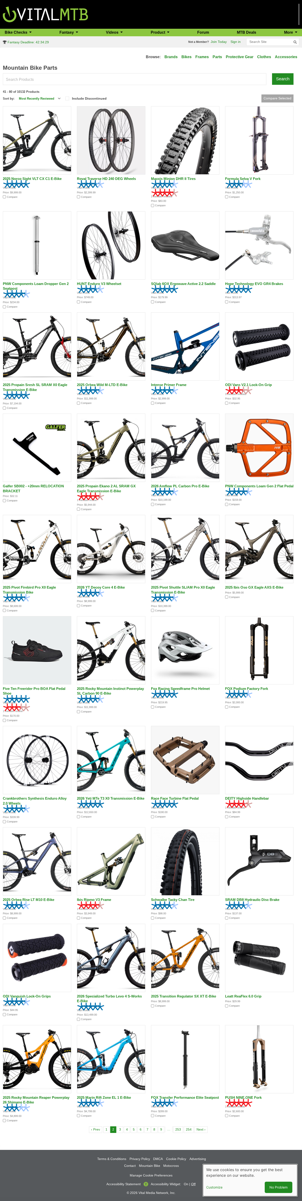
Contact (130, 1166)
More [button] (289, 32)
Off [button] (193, 1184)
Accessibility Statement (123, 1184)
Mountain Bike (149, 1166)
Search (282, 79)
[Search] (295, 42)
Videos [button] (112, 32)
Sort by (8, 98)
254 (189, 1129)
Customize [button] (214, 1187)
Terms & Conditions (111, 1159)
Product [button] (158, 32)
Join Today (219, 42)
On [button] (186, 1184)
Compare (12, 196)
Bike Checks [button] (16, 32)
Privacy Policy (140, 1159)
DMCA (158, 1159)
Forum (203, 32)
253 (179, 1129)
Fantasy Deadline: (28, 42)
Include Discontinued (89, 98)
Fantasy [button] (67, 32)
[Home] (45, 14)
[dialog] (250, 1180)
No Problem (278, 1187)
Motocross (171, 1166)
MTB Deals (246, 32)
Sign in (236, 42)
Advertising (197, 1159)
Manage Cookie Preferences (151, 1175)
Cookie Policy (176, 1159)
